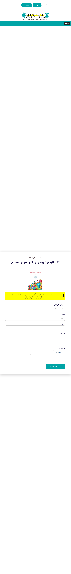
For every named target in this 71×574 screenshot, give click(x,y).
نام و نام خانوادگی (59, 305)
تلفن (63, 314)
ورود (37, 5)
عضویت (26, 5)
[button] (67, 23)
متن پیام (62, 333)
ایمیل (63, 323)
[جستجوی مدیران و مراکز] (46, 5)
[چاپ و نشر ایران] (35, 16)
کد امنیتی (62, 348)
